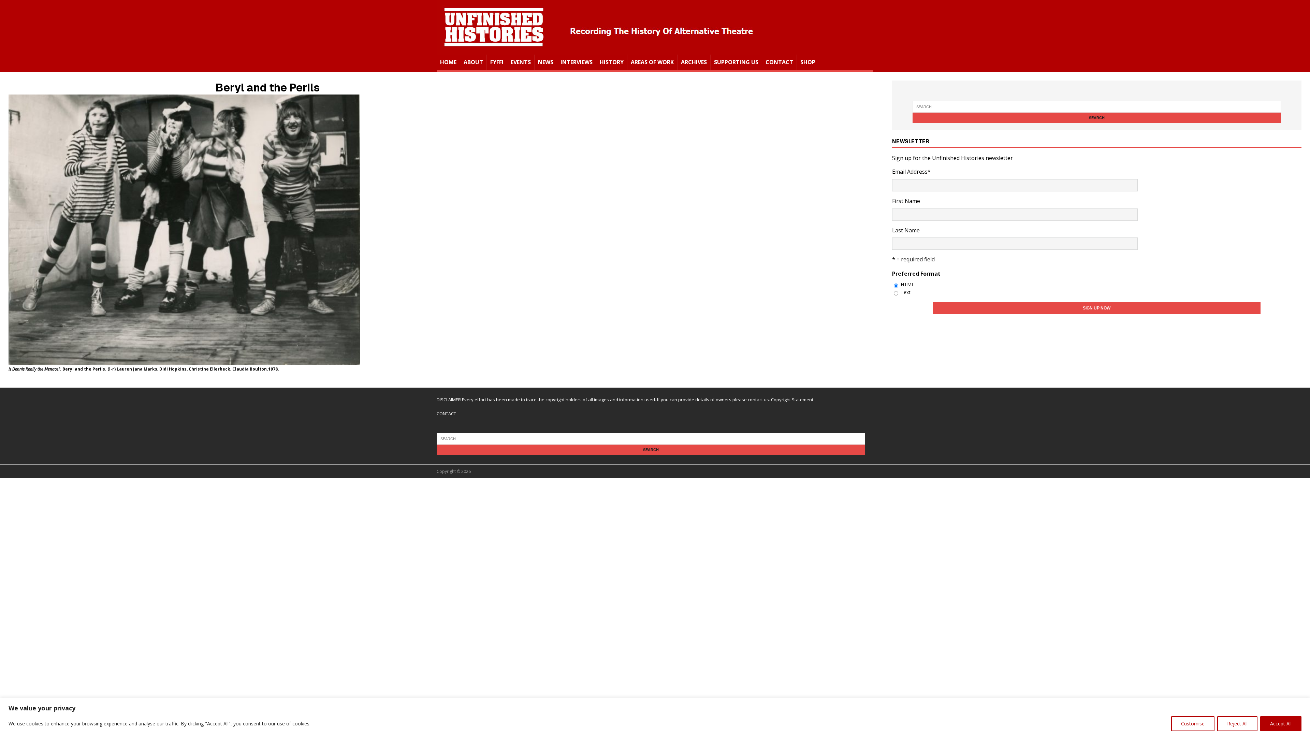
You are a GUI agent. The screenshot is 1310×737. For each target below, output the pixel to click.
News (545, 62)
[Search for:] (1097, 107)
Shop (807, 62)
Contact (779, 62)
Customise (1193, 723)
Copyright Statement (792, 399)
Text (906, 292)
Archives (694, 62)
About (473, 62)
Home (448, 62)
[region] (655, 717)
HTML (907, 284)
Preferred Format (916, 273)
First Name (906, 201)
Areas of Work (652, 62)
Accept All (1281, 723)
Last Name (906, 230)
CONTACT (446, 413)
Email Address (911, 171)
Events (521, 62)
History (612, 62)
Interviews (577, 62)
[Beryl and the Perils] (184, 360)
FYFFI (497, 62)
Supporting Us (736, 62)
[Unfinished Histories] (598, 50)
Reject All (1237, 723)
